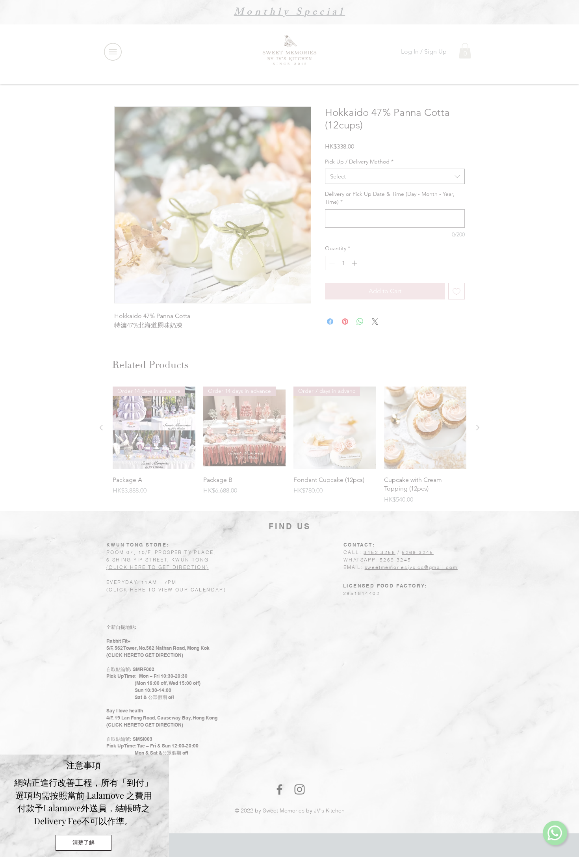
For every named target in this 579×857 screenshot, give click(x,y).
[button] (83, 843)
